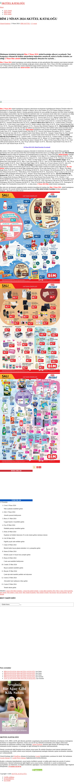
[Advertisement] (37, 37)
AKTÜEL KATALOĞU (19, 774)
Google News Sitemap (19, 758)
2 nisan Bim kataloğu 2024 (47, 591)
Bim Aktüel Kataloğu (29, 592)
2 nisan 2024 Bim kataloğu (13, 591)
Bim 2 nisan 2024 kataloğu (64, 591)
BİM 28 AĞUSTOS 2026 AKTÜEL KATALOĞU (19, 671)
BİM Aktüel (7, 12)
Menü (2, 7)
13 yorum (34, 23)
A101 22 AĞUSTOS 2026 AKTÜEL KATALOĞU (20, 678)
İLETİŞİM (7, 780)
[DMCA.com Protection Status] (37, 770)
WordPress (17, 756)
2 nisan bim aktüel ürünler (30, 591)
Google (37, 756)
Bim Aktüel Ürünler (43, 592)
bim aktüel (3, 592)
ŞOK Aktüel (7, 14)
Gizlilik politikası (9, 777)
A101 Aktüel (8, 10)
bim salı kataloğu (62, 592)
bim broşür (52, 592)
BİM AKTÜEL (25, 23)
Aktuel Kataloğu (37, 744)
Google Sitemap (5, 758)
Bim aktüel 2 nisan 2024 (14, 592)
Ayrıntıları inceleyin (14, 766)
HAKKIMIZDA (9, 779)
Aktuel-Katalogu (5, 23)
